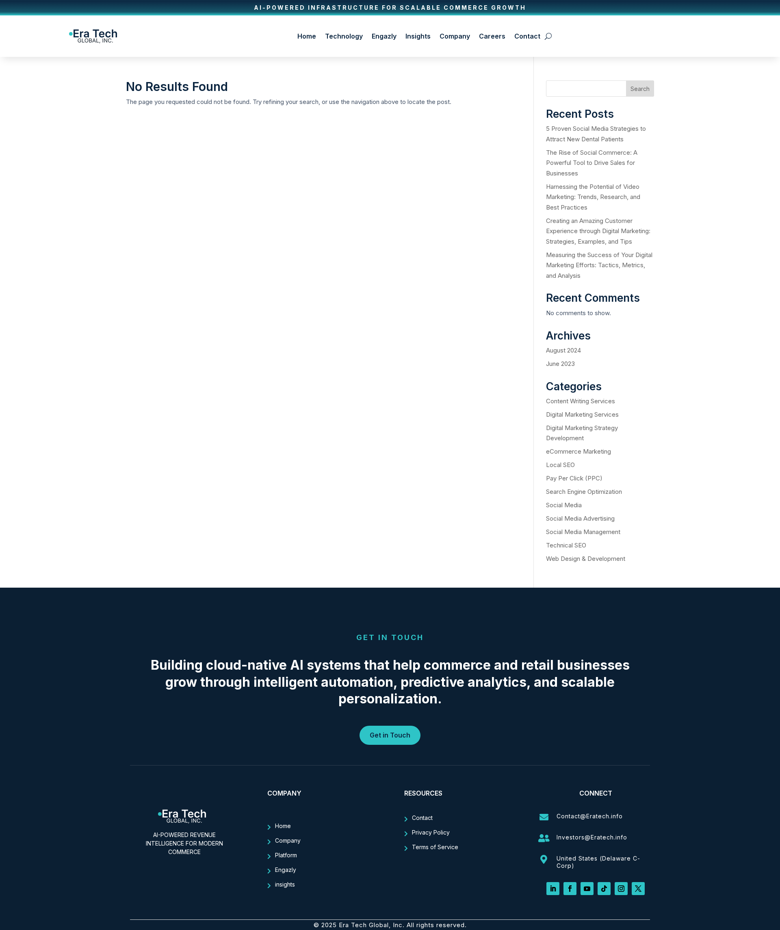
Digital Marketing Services (582, 414)
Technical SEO (566, 545)
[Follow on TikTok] (604, 888)
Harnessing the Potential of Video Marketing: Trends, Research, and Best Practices (593, 197)
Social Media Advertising (580, 518)
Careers (492, 36)
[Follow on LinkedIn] (552, 888)
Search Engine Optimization (584, 491)
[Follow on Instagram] (621, 888)
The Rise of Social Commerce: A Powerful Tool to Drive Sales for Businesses (591, 163)
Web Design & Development (585, 558)
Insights (418, 36)
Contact (527, 36)
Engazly (384, 36)
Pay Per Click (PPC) (574, 478)
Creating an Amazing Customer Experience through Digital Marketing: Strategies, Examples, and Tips (598, 231)
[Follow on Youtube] (587, 888)
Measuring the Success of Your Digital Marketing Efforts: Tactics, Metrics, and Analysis (599, 265)
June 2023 (560, 364)
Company (455, 36)
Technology (344, 36)
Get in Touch (390, 735)
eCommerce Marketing (578, 451)
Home (306, 36)
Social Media (564, 505)
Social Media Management (583, 532)
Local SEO (560, 465)
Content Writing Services (580, 401)
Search (640, 88)
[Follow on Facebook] (569, 888)
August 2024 (563, 350)
